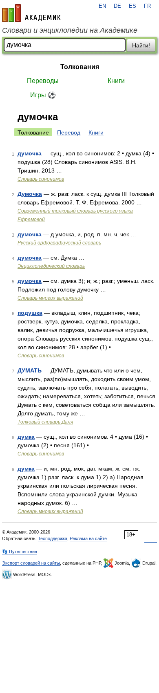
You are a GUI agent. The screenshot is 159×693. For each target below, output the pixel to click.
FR (147, 6)
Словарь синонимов (41, 179)
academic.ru (31, 13)
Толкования (79, 66)
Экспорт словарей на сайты (31, 563)
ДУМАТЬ (30, 370)
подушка (30, 312)
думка (26, 436)
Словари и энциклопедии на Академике (69, 30)
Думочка (30, 194)
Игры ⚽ (43, 95)
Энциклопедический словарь (51, 266)
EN (102, 6)
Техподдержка (52, 538)
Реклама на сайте (88, 538)
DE (117, 6)
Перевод (68, 132)
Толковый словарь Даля (45, 422)
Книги (116, 80)
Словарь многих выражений (50, 298)
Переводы (43, 80)
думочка (30, 153)
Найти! (141, 45)
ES (132, 6)
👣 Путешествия (19, 551)
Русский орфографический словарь (59, 243)
